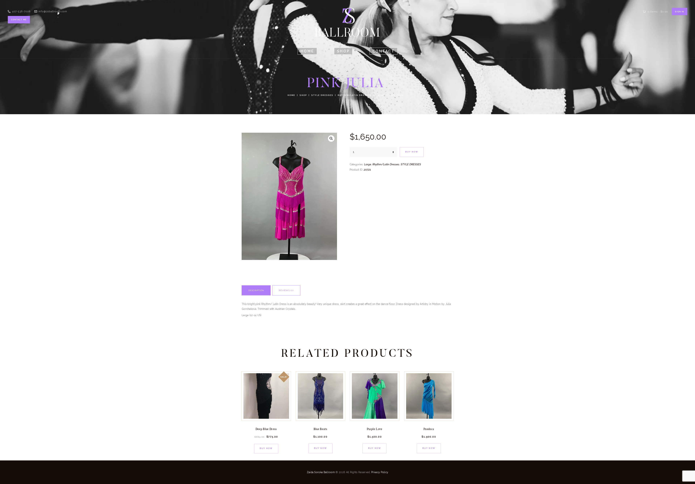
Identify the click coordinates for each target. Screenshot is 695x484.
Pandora (429, 429)
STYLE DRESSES (322, 95)
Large (380, 95)
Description (256, 290)
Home (291, 95)
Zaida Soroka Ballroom (321, 472)
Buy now (411, 152)
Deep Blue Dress (266, 429)
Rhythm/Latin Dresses (355, 95)
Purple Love (374, 429)
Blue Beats (320, 429)
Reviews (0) (286, 290)
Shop (303, 95)
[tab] (256, 291)
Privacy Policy (379, 472)
